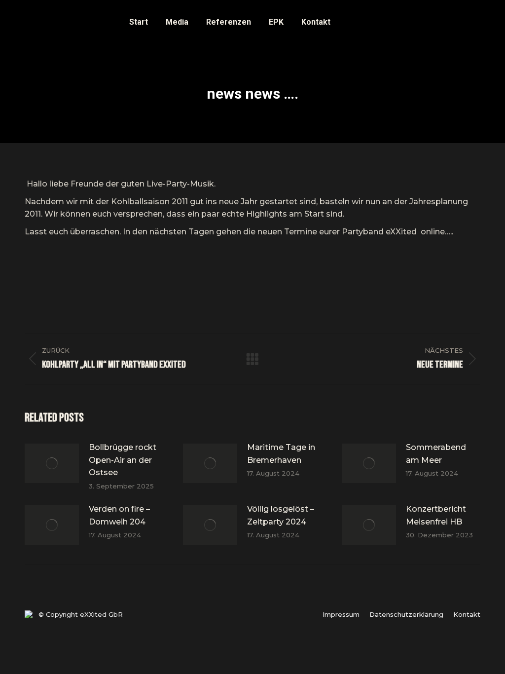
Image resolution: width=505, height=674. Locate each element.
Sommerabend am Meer (436, 454)
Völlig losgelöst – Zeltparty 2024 (280, 515)
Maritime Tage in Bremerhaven (281, 454)
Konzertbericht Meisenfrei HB (436, 515)
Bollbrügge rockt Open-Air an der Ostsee (122, 460)
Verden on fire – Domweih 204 (119, 515)
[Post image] (52, 463)
